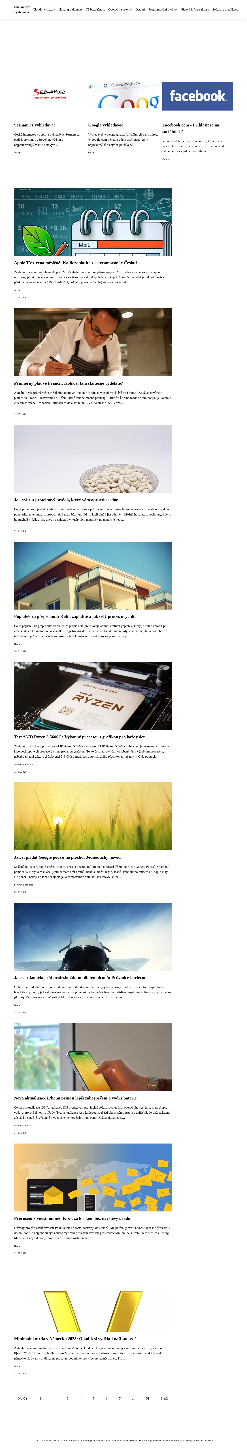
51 (147, 1398)
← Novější (21, 1398)
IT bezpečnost (95, 9)
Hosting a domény (71, 9)
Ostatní (140, 9)
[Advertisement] (123, 46)
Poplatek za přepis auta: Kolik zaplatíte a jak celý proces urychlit (75, 616)
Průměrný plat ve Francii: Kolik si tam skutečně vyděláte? (68, 383)
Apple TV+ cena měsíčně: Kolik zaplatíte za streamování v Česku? (76, 262)
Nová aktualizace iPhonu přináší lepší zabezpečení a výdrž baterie (75, 1098)
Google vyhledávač (105, 125)
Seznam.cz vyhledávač (35, 125)
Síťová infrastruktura (195, 9)
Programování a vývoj (163, 9)
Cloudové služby (44, 9)
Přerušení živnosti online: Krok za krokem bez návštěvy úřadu (72, 1218)
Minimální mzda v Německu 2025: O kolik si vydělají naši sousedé (75, 1338)
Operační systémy (120, 9)
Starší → (166, 1398)
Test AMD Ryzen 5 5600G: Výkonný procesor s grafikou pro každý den (80, 737)
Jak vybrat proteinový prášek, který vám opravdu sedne (66, 499)
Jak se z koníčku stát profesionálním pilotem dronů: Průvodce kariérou (80, 977)
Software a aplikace (225, 9)
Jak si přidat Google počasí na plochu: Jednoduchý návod (67, 857)
